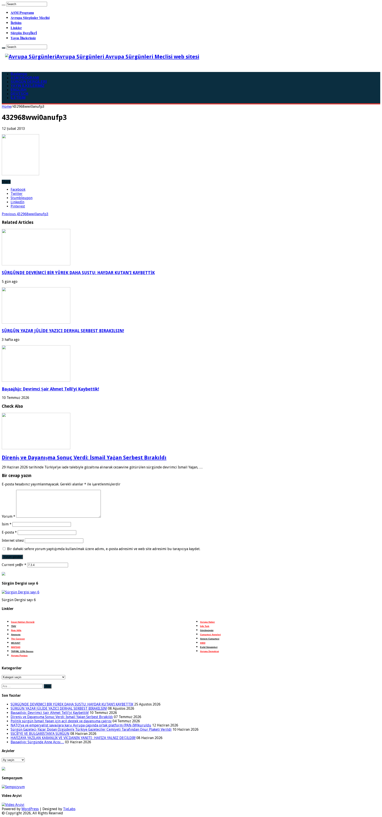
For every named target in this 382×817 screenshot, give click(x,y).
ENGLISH (19, 90)
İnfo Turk (204, 626)
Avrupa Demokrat (209, 651)
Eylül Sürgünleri (209, 647)
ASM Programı (22, 12)
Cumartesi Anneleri (210, 634)
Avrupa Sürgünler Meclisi (30, 17)
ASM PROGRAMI (25, 78)
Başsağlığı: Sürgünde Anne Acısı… (37, 742)
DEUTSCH (19, 94)
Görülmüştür (207, 630)
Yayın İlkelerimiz (23, 37)
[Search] (3, 5)
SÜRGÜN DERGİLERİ (29, 82)
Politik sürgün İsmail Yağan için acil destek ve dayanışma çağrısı (61, 721)
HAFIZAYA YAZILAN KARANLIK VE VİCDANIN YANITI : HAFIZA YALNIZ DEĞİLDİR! (73, 738)
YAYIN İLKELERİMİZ (27, 86)
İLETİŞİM (18, 98)
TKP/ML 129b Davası (22, 651)
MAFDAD (15, 647)
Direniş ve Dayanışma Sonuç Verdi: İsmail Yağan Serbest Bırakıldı (84, 458)
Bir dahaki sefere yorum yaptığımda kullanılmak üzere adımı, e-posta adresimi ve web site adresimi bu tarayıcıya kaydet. (103, 549)
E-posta (9, 532)
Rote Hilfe (16, 630)
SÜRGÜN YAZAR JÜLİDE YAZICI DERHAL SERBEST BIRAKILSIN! (63, 330)
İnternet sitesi (13, 540)
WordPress (30, 809)
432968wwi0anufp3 (25, 214)
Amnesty (16, 634)
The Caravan (18, 639)
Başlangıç (19, 74)
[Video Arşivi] (13, 805)
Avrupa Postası (19, 655)
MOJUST (15, 643)
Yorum (8, 516)
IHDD (202, 643)
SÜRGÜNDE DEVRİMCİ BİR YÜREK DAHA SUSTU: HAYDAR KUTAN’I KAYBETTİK (78, 272)
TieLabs (69, 809)
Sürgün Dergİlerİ (24, 32)
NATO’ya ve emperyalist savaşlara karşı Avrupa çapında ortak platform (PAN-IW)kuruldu (81, 725)
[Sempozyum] (13, 787)
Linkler (16, 27)
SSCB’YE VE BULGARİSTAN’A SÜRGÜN (40, 734)
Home (6, 106)
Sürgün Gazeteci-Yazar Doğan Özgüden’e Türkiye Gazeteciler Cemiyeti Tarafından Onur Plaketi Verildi (91, 729)
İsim (6, 524)
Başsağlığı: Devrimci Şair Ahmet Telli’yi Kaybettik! (50, 389)
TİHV (13, 626)
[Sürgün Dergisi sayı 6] (20, 592)
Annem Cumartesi (209, 639)
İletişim (16, 22)
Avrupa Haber (207, 622)
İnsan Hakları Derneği (22, 622)
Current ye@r (14, 565)
